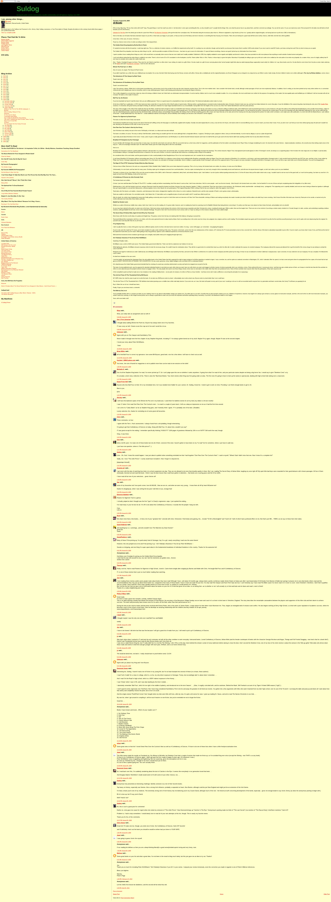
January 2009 (8, 135)
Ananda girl (121, 468)
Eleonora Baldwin (123, 494)
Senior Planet (5, 50)
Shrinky (119, 397)
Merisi (3, 212)
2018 (4, 84)
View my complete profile (8, 32)
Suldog (28, 9)
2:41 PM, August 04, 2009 (124, 465)
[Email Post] (114, 302)
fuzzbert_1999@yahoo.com (126, 360)
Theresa (119, 565)
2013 (4, 93)
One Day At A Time (6, 252)
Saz (118, 482)
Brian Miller (121, 351)
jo (117, 636)
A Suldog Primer (5, 302)
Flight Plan (4, 256)
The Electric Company (133, 63)
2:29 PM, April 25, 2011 (123, 888)
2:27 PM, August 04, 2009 (124, 449)
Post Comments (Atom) (127, 898)
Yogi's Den (4, 267)
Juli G (2, 247)
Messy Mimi (4, 183)
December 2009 (8, 101)
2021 (4, 79)
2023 (4, 76)
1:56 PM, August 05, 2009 (124, 832)
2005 (4, 141)
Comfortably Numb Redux (10, 116)
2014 (4, 91)
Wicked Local (5, 46)
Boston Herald (5, 39)
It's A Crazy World (6, 265)
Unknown (120, 332)
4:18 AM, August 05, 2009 (124, 591)
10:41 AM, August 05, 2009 (124, 704)
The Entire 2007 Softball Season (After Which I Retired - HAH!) (18, 293)
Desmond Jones (122, 668)
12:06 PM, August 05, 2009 (124, 765)
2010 (4, 98)
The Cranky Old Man (7, 198)
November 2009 (8, 102)
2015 (4, 89)
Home (221, 894)
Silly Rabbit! (4, 271)
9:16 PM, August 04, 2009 (124, 563)
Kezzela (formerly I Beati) (8, 246)
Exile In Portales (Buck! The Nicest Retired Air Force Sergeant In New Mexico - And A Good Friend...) (28, 286)
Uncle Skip (4, 161)
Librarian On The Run (119, 32)
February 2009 (8, 133)
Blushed (6, 110)
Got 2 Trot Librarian (123, 319)
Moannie (3, 283)
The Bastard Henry (6, 254)
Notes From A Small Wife (10, 120)
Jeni (118, 578)
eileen (119, 743)
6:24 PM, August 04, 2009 (124, 522)
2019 (4, 82)
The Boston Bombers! (7, 294)
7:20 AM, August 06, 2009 (124, 850)
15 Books (117, 23)
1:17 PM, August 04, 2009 (124, 379)
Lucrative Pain (5, 243)
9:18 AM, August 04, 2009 (124, 317)
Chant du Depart (5, 156)
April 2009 (7, 130)
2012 (4, 94)
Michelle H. (120, 369)
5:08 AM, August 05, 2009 (124, 624)
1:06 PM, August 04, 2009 (124, 366)
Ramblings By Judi (6, 257)
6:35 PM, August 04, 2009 (124, 534)
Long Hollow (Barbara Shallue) (9, 193)
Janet (119, 752)
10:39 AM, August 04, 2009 (124, 348)
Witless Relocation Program (8, 268)
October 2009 (8, 104)
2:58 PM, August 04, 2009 (124, 479)
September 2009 (8, 106)
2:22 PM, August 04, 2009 (124, 437)
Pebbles (3, 234)
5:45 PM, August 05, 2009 (124, 841)
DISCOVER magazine (7, 41)
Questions (6, 113)
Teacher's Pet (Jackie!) (7, 177)
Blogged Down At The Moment (9, 263)
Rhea (118, 310)
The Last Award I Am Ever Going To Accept (15, 123)
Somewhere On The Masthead (9, 151)
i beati (119, 615)
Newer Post (116, 894)
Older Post (327, 894)
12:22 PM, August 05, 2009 (124, 801)
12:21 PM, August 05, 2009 (124, 778)
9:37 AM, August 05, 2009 (124, 666)
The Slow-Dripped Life (7, 260)
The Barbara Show (6, 274)
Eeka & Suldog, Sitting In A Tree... (12, 112)
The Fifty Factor (5, 250)
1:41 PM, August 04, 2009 (124, 395)
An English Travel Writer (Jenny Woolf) (11, 237)
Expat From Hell (122, 382)
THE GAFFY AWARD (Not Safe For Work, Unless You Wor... (19, 119)
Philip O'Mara (121, 594)
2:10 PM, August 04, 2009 (124, 414)
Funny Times (5, 47)
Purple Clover (5, 43)
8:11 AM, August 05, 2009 (124, 648)
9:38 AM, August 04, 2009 (124, 329)
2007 (4, 138)
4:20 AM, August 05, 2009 (124, 612)
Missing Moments (6, 253)
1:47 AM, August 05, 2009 (124, 575)
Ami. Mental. (4, 261)
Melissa (119, 853)
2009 (4, 99)
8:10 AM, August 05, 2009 (124, 633)
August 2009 (7, 107)
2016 (4, 87)
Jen (118, 627)
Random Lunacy (5, 272)
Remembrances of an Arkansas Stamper (12, 269)
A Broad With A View (6, 235)
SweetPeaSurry (122, 537)
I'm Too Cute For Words (10, 115)
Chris (119, 417)
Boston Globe (5, 42)
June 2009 (7, 127)
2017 (4, 86)
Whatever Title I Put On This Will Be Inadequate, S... (17, 109)
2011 (4, 96)
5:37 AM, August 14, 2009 (124, 859)
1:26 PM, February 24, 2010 (124, 879)
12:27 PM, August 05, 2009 (124, 820)
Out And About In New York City (9, 172)
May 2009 (7, 128)
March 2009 (7, 131)
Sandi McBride (122, 525)
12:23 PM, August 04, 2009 (124, 357)
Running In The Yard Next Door (9, 204)
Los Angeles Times (6, 45)
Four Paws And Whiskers (8, 227)
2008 (4, 136)
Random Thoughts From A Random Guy (12, 258)
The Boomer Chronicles (161, 32)
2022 (4, 77)
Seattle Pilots (324, 104)
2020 (4, 81)
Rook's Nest (4, 217)
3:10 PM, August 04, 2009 (124, 492)
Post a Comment (117, 891)
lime (118, 440)
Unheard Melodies (6, 222)
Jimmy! (3, 275)
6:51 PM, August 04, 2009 (124, 550)
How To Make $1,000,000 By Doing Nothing (15, 118)
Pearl (2, 188)
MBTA (118, 63)
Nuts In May (4, 232)
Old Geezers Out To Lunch (8, 245)
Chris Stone (121, 823)
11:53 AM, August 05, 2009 (124, 749)
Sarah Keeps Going (6, 249)
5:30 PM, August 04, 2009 (124, 513)
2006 (4, 140)
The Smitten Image (6, 167)
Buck (118, 516)
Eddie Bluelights (5, 238)
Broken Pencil (5, 49)
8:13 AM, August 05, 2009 (124, 657)
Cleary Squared (5, 276)
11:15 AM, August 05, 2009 (124, 741)
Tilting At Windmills (6, 264)
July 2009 (7, 125)
